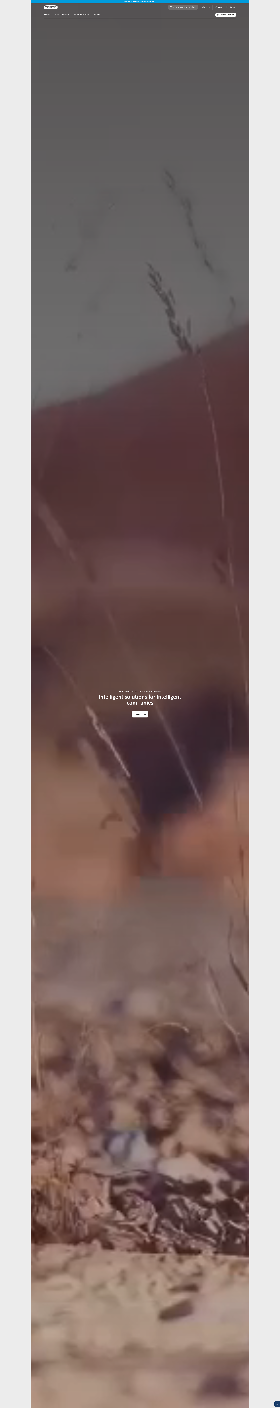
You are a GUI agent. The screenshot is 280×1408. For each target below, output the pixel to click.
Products (137, 714)
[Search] (170, 7)
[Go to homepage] (51, 7)
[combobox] (185, 7)
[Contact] (277, 1404)
